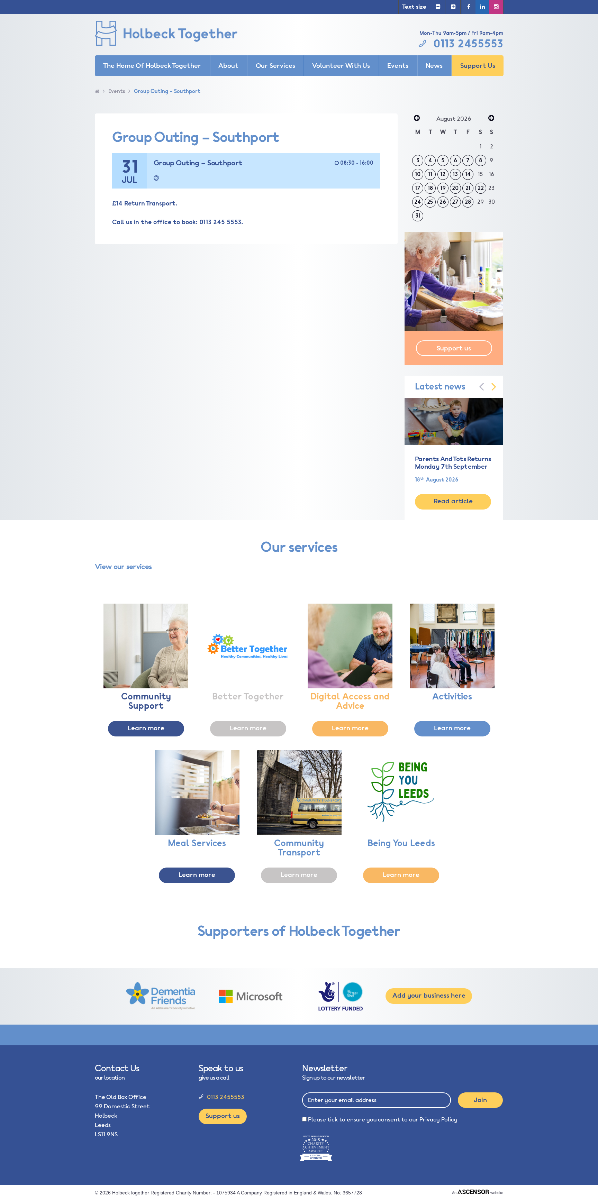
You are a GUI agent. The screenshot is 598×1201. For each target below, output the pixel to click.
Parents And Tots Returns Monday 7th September (453, 462)
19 (443, 188)
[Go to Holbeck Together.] (97, 91)
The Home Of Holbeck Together (152, 66)
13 (455, 174)
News (434, 66)
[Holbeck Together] (176, 34)
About (228, 66)
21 (467, 188)
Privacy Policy (438, 1119)
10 (417, 174)
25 (430, 202)
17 (417, 188)
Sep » (491, 118)
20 (455, 188)
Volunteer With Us (341, 66)
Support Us (477, 66)
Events (397, 66)
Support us (454, 348)
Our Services (275, 66)
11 (430, 174)
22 (481, 188)
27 (455, 202)
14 (468, 174)
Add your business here (428, 995)
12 (442, 174)
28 (468, 202)
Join (480, 1100)
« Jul (416, 118)
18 (430, 188)
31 (417, 216)
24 (417, 202)
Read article (453, 501)
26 (443, 202)
